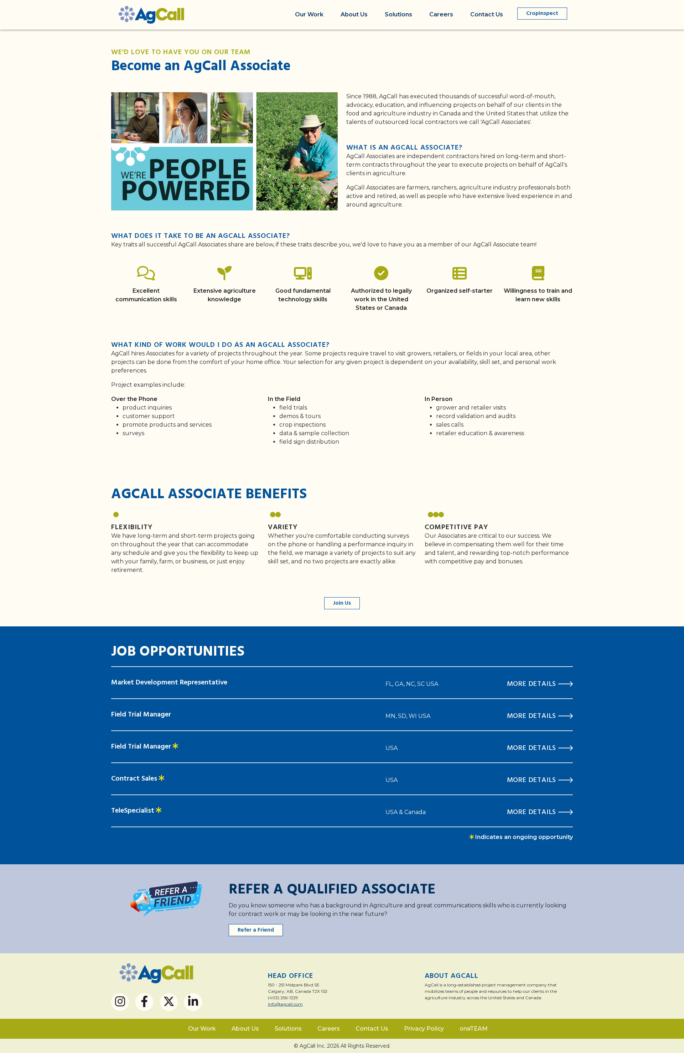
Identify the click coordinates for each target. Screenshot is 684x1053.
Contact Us (486, 14)
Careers (441, 14)
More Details (532, 684)
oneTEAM (474, 1028)
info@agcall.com (285, 1004)
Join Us (342, 603)
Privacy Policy (424, 1028)
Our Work (309, 14)
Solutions (398, 14)
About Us (354, 14)
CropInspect (542, 13)
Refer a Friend (256, 930)
